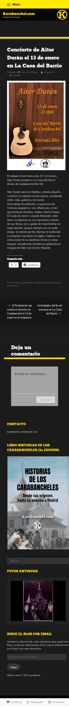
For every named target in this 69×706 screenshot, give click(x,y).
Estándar (17, 75)
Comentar (45, 399)
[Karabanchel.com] (34, 19)
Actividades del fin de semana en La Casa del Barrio (50, 309)
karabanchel (49, 72)
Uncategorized (39, 283)
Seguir (13, 667)
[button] (30, 611)
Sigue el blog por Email (29, 634)
